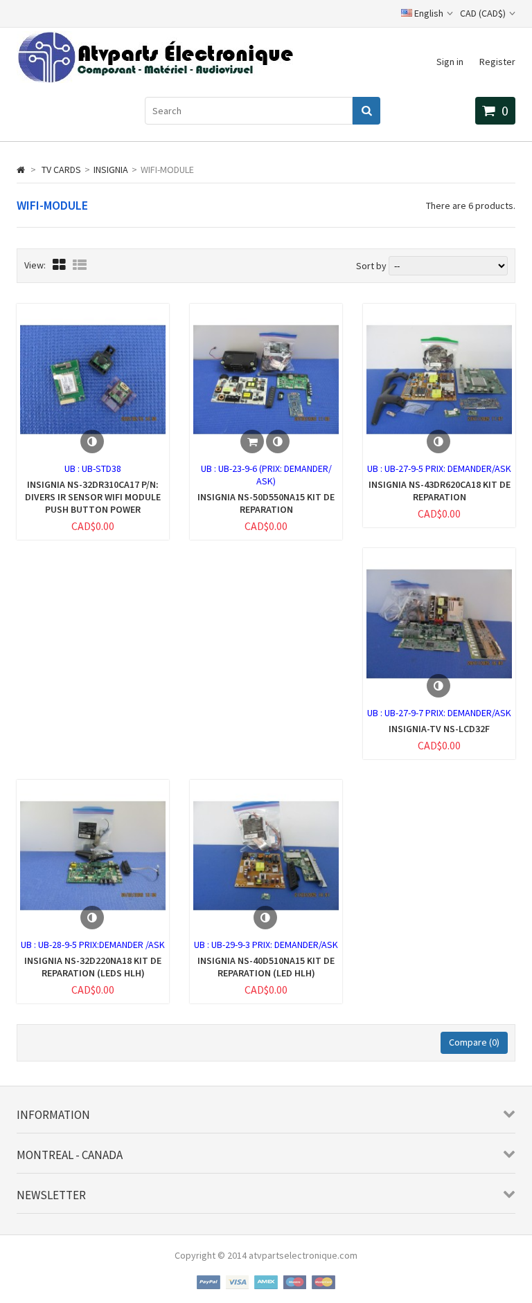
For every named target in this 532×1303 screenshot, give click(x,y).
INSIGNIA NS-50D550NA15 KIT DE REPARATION (266, 503)
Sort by (371, 265)
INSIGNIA (111, 169)
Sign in (449, 61)
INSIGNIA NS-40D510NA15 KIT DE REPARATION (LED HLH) (266, 966)
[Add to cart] (252, 441)
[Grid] (59, 264)
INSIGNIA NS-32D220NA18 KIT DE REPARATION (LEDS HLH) (92, 966)
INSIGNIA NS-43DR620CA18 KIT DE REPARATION (440, 490)
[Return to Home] (21, 169)
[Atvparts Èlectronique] (155, 79)
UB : (73, 468)
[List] (80, 264)
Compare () (474, 1042)
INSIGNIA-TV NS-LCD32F (439, 728)
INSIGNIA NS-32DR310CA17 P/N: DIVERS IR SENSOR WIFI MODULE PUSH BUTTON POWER (93, 497)
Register (497, 61)
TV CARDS (61, 169)
